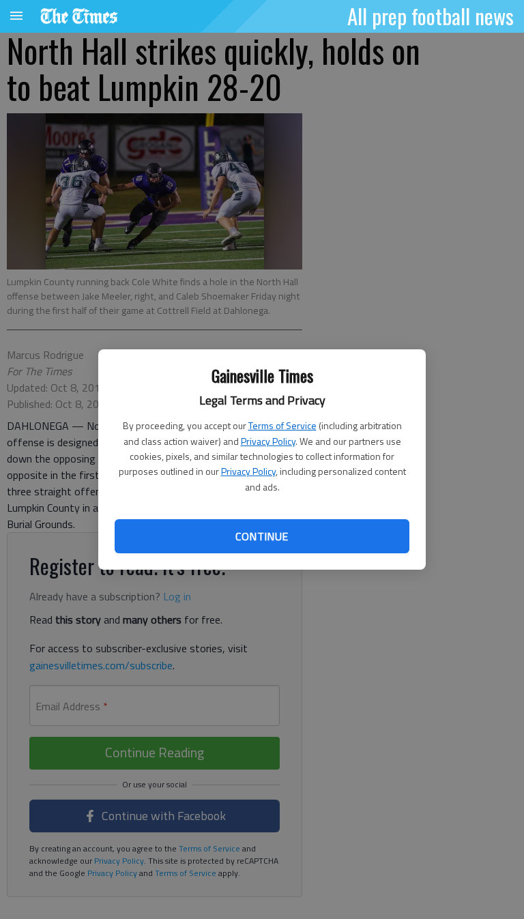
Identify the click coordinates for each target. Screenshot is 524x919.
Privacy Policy (268, 441)
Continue (261, 536)
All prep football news (430, 15)
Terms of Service (282, 425)
